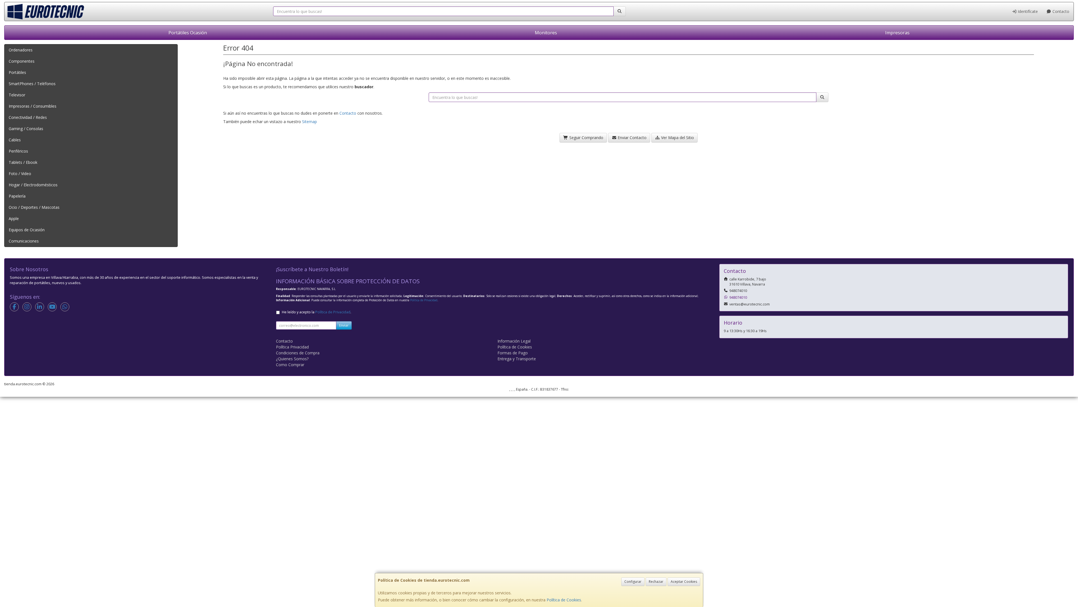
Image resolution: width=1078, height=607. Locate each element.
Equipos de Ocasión (27, 229)
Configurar (632, 581)
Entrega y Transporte (516, 358)
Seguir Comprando (585, 137)
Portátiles (17, 72)
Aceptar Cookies (684, 581)
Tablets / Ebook (23, 162)
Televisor (17, 95)
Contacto (1060, 11)
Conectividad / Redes (28, 117)
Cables (15, 139)
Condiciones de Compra (297, 352)
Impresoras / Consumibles (32, 106)
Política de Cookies (564, 600)
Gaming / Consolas (26, 128)
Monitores (546, 33)
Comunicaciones (24, 241)
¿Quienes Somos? (292, 358)
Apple (14, 218)
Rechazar (656, 581)
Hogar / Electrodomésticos (33, 184)
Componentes (22, 61)
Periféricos (18, 151)
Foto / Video (20, 173)
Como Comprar (290, 364)
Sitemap (309, 121)
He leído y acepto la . (316, 312)
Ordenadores (21, 50)
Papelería (17, 196)
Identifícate (1027, 11)
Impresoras (897, 33)
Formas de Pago (512, 352)
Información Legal (514, 341)
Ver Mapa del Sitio (677, 137)
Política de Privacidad (423, 300)
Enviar (344, 325)
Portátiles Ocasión (187, 33)
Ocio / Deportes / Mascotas (34, 207)
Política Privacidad (292, 347)
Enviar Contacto (631, 137)
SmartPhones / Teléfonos (32, 83)
